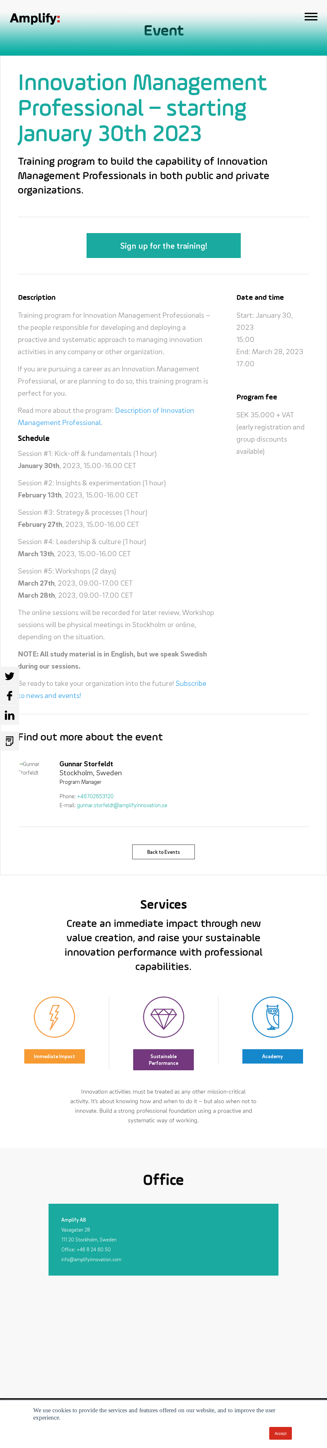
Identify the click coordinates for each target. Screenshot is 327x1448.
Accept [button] (280, 1433)
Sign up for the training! (163, 245)
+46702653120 (95, 796)
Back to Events (163, 852)
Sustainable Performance (163, 1059)
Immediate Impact (54, 1056)
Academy (272, 1056)
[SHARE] (9, 676)
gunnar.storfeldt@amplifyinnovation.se (122, 805)
